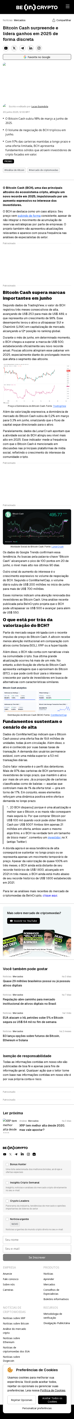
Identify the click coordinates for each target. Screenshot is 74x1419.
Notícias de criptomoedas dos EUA (16, 1349)
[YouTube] (6, 48)
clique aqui (50, 895)
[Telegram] (22, 48)
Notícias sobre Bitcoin (16, 1323)
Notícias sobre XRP (14, 1318)
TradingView (59, 406)
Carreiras (8, 1289)
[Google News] (34, 1154)
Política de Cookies (52, 1390)
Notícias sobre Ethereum (11, 1340)
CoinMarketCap (59, 715)
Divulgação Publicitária (56, 1323)
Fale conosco (10, 1279)
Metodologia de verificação (52, 1315)
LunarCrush (58, 546)
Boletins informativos (56, 1299)
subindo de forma (29, 216)
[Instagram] (39, 48)
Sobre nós (9, 1284)
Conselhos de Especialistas (51, 1291)
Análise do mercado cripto (14, 1330)
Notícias (8, 20)
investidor (55, 837)
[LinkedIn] (31, 48)
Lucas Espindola (39, 106)
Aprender (48, 1279)
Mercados (20, 20)
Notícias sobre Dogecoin (11, 1358)
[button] (37, 1168)
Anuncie (7, 1273)
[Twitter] (14, 48)
